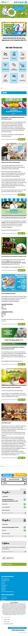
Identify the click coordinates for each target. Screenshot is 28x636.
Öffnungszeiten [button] (8, 551)
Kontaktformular (5, 580)
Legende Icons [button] (9, 558)
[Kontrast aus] (19, 2)
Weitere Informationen (23, 632)
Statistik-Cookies (7, 619)
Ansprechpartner (5, 578)
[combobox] (14, 483)
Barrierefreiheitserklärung (7, 591)
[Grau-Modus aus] (17, 2)
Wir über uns (4, 585)
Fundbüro (3, 586)
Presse (3, 583)
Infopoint (3, 588)
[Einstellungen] (23, 2)
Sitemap (3, 600)
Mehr (20, 139)
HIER (19, 230)
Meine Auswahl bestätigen (18, 630)
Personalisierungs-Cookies (8, 623)
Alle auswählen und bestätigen (16, 628)
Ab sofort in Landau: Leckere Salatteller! (11, 387)
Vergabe (3, 590)
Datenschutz (4, 598)
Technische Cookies (7, 617)
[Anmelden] (21, 2)
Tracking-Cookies (7, 621)
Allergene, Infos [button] (8, 512)
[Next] (25, 479)
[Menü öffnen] (25, 2)
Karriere (3, 582)
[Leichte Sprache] (15, 2)
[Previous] (3, 479)
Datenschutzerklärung (20, 614)
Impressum (4, 597)
